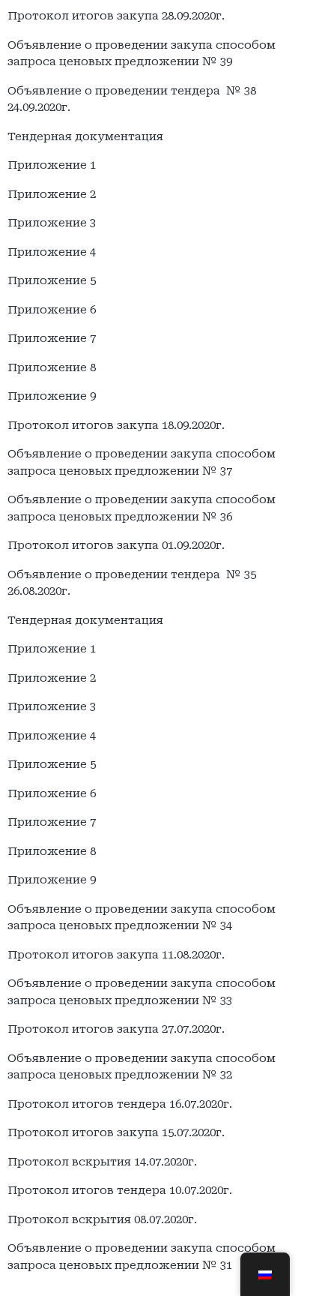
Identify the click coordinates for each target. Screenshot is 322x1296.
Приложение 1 (51, 165)
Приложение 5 (51, 280)
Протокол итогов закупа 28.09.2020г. (116, 15)
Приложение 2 (51, 194)
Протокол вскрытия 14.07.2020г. (102, 1161)
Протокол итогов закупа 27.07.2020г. (116, 1029)
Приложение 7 (51, 338)
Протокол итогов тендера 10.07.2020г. (119, 1190)
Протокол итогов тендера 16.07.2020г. (119, 1104)
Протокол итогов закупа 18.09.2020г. (116, 425)
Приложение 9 (51, 396)
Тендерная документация (85, 136)
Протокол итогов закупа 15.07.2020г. (116, 1132)
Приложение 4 (51, 252)
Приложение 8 (51, 367)
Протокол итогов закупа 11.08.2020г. (116, 955)
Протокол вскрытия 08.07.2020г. (102, 1219)
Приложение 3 (51, 223)
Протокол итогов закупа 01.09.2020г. (116, 545)
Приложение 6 (51, 309)
